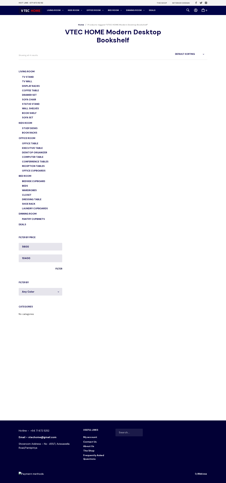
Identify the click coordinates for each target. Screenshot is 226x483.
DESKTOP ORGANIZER (34, 152)
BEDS (25, 185)
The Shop (88, 450)
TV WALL (27, 81)
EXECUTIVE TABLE (32, 148)
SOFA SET (27, 117)
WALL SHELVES (30, 108)
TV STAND (28, 76)
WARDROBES (29, 190)
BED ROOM (113, 10)
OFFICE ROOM (94, 10)
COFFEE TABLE (30, 90)
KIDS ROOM (73, 10)
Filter (58, 268)
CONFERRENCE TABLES (35, 161)
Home (81, 24)
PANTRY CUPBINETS (33, 218)
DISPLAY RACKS (31, 85)
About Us (88, 446)
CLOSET (26, 194)
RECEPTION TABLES (33, 166)
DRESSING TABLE (31, 199)
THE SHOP (162, 3)
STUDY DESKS (30, 128)
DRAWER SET (29, 94)
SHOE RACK (28, 203)
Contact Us (90, 441)
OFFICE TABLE (30, 143)
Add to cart (74, 131)
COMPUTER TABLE (32, 156)
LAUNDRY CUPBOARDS (35, 208)
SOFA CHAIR (29, 99)
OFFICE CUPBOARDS (33, 170)
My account (90, 437)
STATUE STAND (31, 103)
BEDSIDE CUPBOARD (33, 181)
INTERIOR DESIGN (181, 3)
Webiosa (202, 473)
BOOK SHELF (29, 113)
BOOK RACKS (29, 132)
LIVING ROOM (54, 10)
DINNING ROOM (134, 10)
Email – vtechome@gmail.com (37, 437)
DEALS (152, 10)
